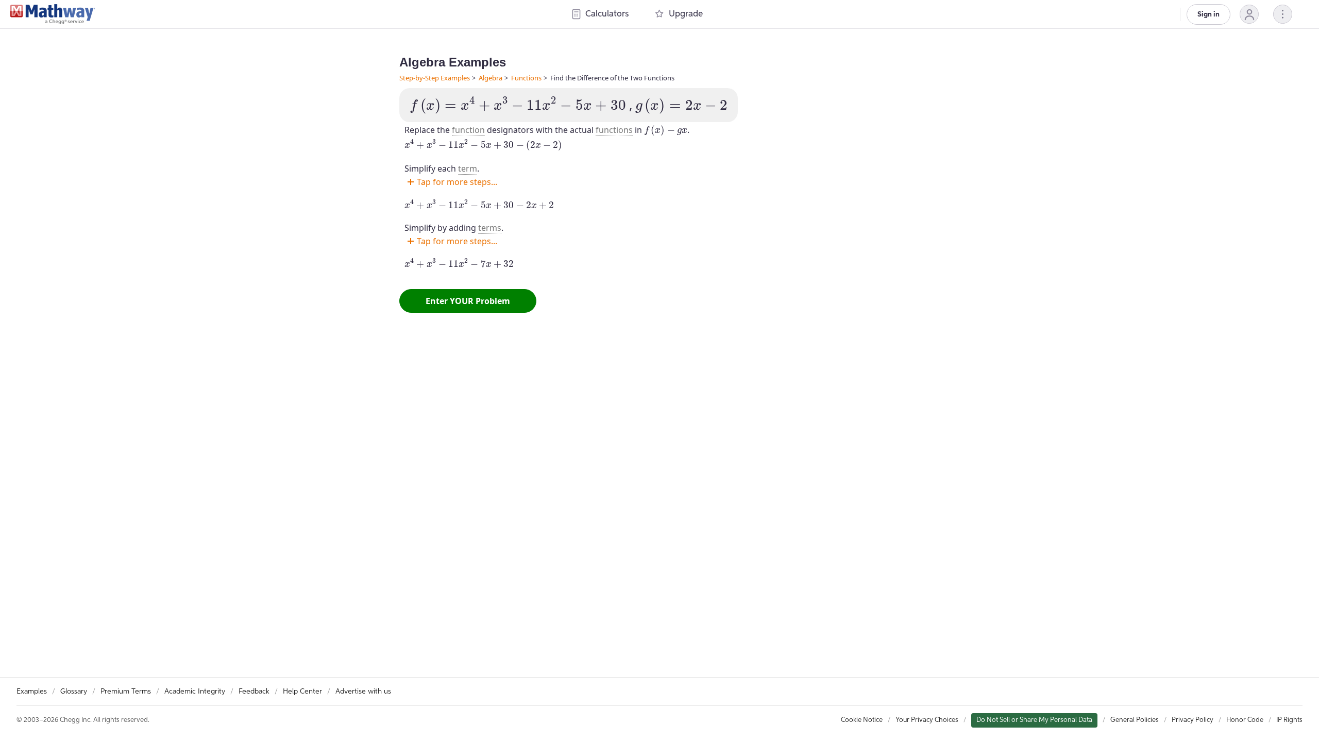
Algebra (490, 77)
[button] (1249, 14)
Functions (526, 77)
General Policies (1134, 720)
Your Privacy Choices (926, 720)
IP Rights (1289, 720)
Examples (31, 691)
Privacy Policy (1192, 720)
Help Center (302, 691)
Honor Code (1244, 720)
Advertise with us (363, 691)
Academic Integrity (194, 691)
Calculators (607, 14)
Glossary (73, 691)
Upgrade (686, 14)
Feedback (254, 691)
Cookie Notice (862, 720)
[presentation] (518, 105)
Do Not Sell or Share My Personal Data (1034, 720)
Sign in (1208, 14)
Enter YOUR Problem (468, 301)
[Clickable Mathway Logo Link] (52, 14)
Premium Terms (125, 691)
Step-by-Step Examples (434, 77)
